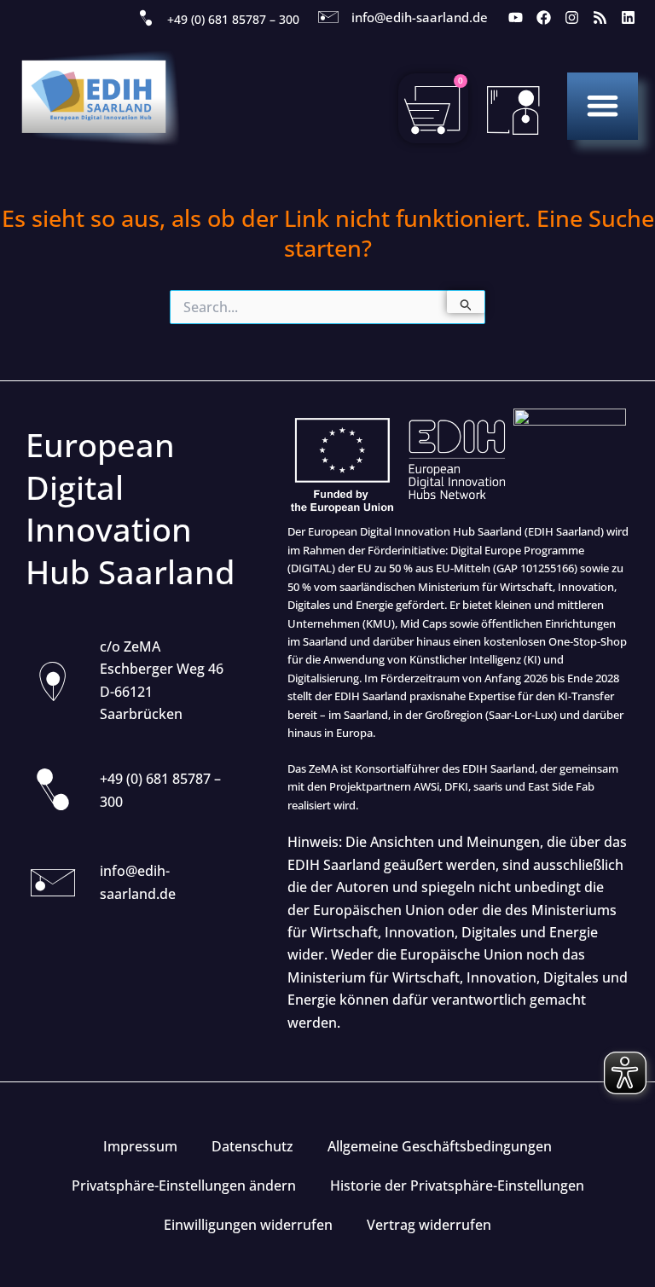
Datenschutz (252, 1146)
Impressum (140, 1146)
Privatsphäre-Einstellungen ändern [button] (184, 1185)
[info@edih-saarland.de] (328, 17)
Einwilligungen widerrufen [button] (248, 1224)
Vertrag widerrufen (429, 1224)
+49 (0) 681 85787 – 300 (233, 19)
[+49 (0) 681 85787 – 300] (146, 19)
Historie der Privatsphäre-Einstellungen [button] (457, 1185)
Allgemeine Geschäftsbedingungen (440, 1146)
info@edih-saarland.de (419, 17)
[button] (602, 105)
